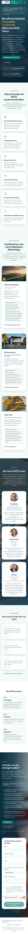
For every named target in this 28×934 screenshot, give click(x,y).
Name (5, 846)
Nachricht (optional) (10, 876)
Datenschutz (17, 924)
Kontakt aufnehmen (14, 2)
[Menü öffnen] (24, 2)
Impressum (10, 924)
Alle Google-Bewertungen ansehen (14, 673)
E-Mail (5, 860)
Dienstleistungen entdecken (11, 57)
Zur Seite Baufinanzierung (12, 387)
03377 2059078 (8, 826)
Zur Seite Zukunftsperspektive (13, 325)
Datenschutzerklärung (16, 886)
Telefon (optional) (9, 853)
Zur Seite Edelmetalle (10, 446)
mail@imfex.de (7, 822)
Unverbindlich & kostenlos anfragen (14, 904)
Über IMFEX (7, 62)
